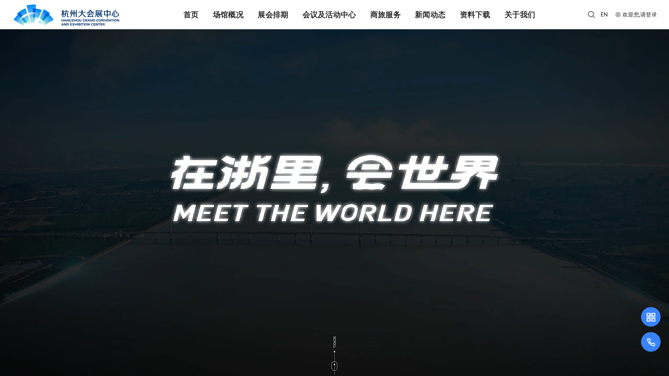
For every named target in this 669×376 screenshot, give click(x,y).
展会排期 (273, 14)
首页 (191, 14)
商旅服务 (385, 14)
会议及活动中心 (329, 14)
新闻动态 (430, 14)
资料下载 (475, 14)
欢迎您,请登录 (639, 14)
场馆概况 (228, 14)
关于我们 (520, 14)
